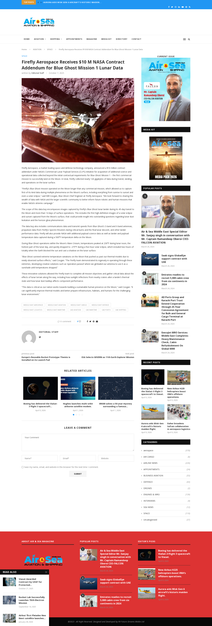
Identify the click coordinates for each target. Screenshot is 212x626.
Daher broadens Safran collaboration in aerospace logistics (78, 2)
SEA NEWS (166, 507)
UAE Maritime (91, 310)
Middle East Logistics (33, 310)
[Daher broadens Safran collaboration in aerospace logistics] (178, 412)
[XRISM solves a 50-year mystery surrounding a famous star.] (115, 388)
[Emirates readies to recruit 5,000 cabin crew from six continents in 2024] (150, 279)
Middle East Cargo (79, 305)
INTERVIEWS (166, 500)
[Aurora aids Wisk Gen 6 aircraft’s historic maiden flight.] (152, 412)
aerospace (166, 450)
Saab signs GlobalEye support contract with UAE (174, 259)
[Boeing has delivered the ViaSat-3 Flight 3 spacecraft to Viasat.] (40, 388)
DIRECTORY (121, 39)
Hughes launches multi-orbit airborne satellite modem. (78, 405)
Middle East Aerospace (33, 305)
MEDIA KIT (106, 39)
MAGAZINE (92, 39)
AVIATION (39, 39)
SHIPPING (55, 39)
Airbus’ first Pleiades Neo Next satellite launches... (32, 617)
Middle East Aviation (57, 305)
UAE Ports (106, 310)
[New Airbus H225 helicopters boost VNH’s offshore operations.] (178, 377)
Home (27, 39)
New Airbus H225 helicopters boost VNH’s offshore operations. (176, 392)
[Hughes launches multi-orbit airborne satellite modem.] (78, 388)
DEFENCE (166, 482)
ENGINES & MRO (166, 494)
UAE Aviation (75, 310)
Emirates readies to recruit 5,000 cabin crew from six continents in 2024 (175, 279)
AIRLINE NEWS (166, 463)
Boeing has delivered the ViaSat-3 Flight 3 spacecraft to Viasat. (152, 391)
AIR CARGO (166, 456)
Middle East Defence (100, 305)
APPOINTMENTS (74, 39)
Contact (136, 39)
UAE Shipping (120, 310)
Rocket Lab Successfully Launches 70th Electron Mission (32, 600)
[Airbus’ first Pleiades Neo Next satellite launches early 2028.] (9, 618)
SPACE (50, 49)
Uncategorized (166, 519)
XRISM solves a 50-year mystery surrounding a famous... (115, 405)
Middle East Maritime (56, 310)
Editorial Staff (37, 73)
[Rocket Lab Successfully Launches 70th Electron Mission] (9, 600)
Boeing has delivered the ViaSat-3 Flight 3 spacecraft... (41, 405)
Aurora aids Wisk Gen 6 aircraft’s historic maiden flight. (152, 426)
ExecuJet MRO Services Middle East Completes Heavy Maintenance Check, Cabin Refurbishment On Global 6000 (175, 340)
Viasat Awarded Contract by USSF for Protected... (30, 582)
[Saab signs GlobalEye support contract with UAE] (150, 259)
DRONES (166, 488)
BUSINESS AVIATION (166, 475)
